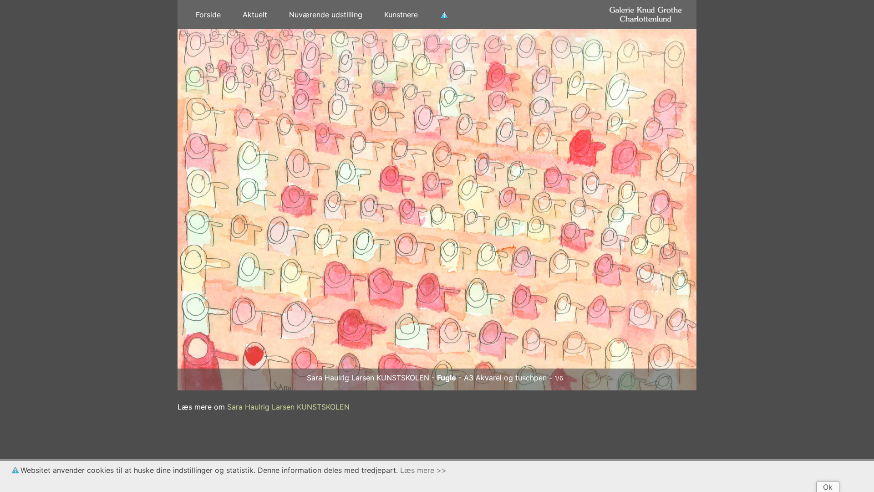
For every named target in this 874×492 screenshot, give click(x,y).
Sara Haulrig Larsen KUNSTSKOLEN (288, 406)
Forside (208, 14)
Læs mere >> (423, 470)
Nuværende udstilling (325, 14)
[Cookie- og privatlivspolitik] (444, 14)
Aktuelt (255, 14)
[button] (216, 209)
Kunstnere (401, 14)
